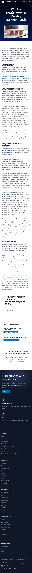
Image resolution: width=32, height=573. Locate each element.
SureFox (3, 473)
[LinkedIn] (2, 566)
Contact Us (4, 439)
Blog (2, 495)
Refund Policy (5, 449)
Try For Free (10, 310)
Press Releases (5, 546)
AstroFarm (4, 478)
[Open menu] (27, 2)
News (2, 551)
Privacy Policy (5, 444)
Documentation (5, 522)
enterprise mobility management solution (15, 279)
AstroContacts (5, 480)
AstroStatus (4, 483)
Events (3, 549)
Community (4, 529)
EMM (13, 192)
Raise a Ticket (5, 534)
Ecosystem (4, 510)
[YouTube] (7, 566)
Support (3, 519)
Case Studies (4, 500)
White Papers (4, 497)
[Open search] (24, 2)
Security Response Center (8, 446)
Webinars (3, 532)
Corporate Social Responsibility (9, 454)
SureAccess (4, 466)
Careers (3, 451)
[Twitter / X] (5, 566)
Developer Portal (5, 527)
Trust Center (4, 441)
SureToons (4, 505)
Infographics (4, 502)
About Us (3, 436)
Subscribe (6, 392)
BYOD (3, 255)
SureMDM (3, 463)
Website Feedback (6, 537)
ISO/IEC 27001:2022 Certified (8, 568)
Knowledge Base (5, 524)
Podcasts (3, 507)
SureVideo (4, 476)
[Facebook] (10, 566)
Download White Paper (10, 332)
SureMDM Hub (5, 468)
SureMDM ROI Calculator (11, 340)
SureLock (3, 471)
